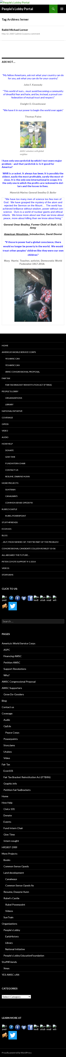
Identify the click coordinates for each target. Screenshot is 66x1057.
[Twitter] (12, 606)
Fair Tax (6, 378)
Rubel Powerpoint (15, 515)
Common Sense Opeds (16, 866)
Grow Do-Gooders (14, 694)
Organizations (13, 398)
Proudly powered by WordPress (17, 1052)
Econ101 (6, 529)
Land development (14, 872)
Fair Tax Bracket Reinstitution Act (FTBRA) (28, 384)
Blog (5, 535)
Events (7, 821)
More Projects (10, 483)
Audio (5, 437)
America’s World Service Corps (19, 352)
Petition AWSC (12, 662)
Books (7, 859)
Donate (9, 450)
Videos (5, 568)
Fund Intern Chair (15, 463)
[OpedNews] (5, 598)
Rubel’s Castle (9, 509)
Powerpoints (11, 738)
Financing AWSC (13, 656)
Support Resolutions (15, 668)
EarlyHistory (12, 936)
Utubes (8, 751)
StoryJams (7, 574)
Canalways (11, 496)
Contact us (11, 470)
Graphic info (10, 783)
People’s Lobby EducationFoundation (24, 955)
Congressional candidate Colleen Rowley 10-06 (28, 548)
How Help (7, 443)
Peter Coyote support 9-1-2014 (19, 561)
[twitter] (55, 598)
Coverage (7, 417)
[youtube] (43, 598)
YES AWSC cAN (12, 358)
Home (5, 345)
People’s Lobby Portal (17, 9)
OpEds (5, 424)
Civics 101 (9, 808)
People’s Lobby (10, 391)
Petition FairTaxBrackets (17, 789)
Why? (7, 675)
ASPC (7, 649)
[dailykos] (5, 606)
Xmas (7, 968)
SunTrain (10, 489)
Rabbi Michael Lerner (15, 29)
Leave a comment (31, 33)
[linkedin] (36, 598)
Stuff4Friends (10, 522)
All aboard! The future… (16, 555)
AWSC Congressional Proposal (22, 371)
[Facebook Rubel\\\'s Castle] (24, 598)
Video (5, 430)
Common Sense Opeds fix (19, 502)
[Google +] (49, 598)
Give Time (10, 457)
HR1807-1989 (9, 847)
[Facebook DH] (30, 598)
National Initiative (12, 411)
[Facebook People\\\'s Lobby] (17, 598)
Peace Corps (12, 732)
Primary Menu (62, 9)
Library (9, 404)
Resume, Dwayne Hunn (17, 476)
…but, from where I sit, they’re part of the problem (30, 542)
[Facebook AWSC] (11, 598)
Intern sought (11, 840)
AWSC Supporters (12, 687)
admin (19, 33)
